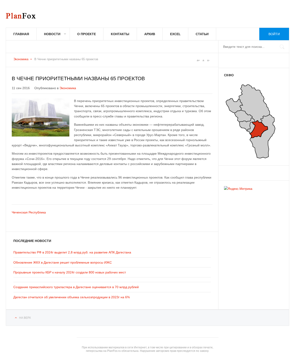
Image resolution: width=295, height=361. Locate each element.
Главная (21, 34)
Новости (52, 34)
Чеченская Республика (29, 212)
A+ (198, 60)
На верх (25, 317)
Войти (274, 34)
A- (208, 60)
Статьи (202, 34)
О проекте (86, 34)
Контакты (120, 34)
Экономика (20, 59)
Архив (149, 34)
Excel (175, 34)
